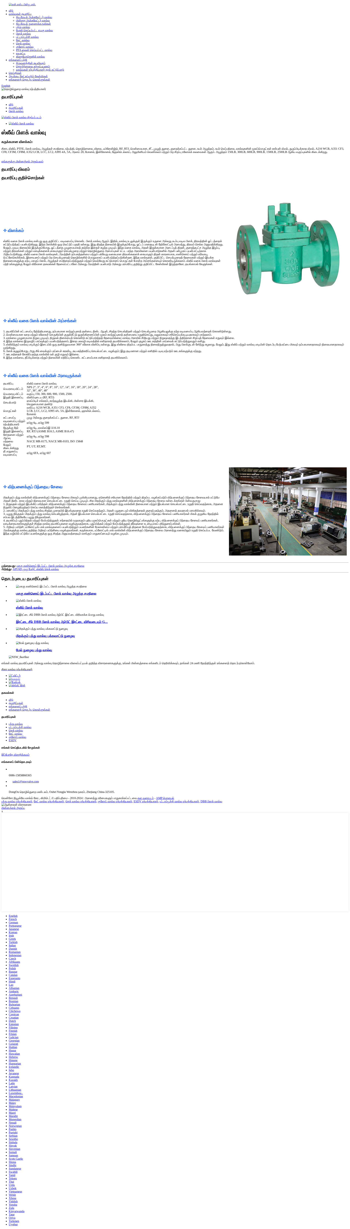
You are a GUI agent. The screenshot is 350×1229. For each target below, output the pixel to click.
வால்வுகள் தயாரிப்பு (20, 13)
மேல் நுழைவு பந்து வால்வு (34, 650)
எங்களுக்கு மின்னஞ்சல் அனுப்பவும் (22, 161)
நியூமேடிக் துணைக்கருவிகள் (33, 23)
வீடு (11, 10)
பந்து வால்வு (23, 27)
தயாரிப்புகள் (16, 107)
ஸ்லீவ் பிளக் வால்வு (29, 607)
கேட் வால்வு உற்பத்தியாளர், (49, 801)
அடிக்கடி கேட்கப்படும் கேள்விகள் (28, 76)
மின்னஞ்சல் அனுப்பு (13, 807)
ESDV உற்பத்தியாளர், (146, 801)
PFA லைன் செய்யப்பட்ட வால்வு (34, 50)
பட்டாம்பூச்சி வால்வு (27, 36)
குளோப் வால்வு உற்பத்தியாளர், (115, 801)
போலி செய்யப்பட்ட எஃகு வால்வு (34, 30)
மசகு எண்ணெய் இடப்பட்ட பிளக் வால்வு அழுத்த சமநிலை (50, 565)
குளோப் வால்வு (25, 46)
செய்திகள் (15, 73)
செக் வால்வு (23, 43)
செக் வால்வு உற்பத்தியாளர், (81, 801)
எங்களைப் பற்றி (18, 59)
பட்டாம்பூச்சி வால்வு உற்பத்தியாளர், (180, 801)
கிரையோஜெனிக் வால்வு (30, 56)
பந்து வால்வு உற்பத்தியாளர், (17, 801)
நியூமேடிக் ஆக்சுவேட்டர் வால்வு (34, 17)
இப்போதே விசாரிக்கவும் (15, 754)
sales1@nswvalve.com (26, 781)
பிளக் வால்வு (23, 33)
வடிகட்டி (21, 53)
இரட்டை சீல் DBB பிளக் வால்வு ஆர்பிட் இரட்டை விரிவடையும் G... (62, 622)
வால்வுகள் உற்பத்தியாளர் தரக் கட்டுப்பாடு (40, 69)
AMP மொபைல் (165, 798)
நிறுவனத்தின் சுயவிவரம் (30, 63)
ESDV (13, 740)
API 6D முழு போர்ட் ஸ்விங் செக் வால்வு (36, 569)
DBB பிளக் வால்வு (211, 801)
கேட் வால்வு (23, 40)
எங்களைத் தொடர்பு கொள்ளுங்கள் (29, 79)
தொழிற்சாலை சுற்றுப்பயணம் (33, 66)
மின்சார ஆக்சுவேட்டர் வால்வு (33, 20)
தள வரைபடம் (146, 798)
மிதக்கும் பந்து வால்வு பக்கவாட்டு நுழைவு (45, 636)
